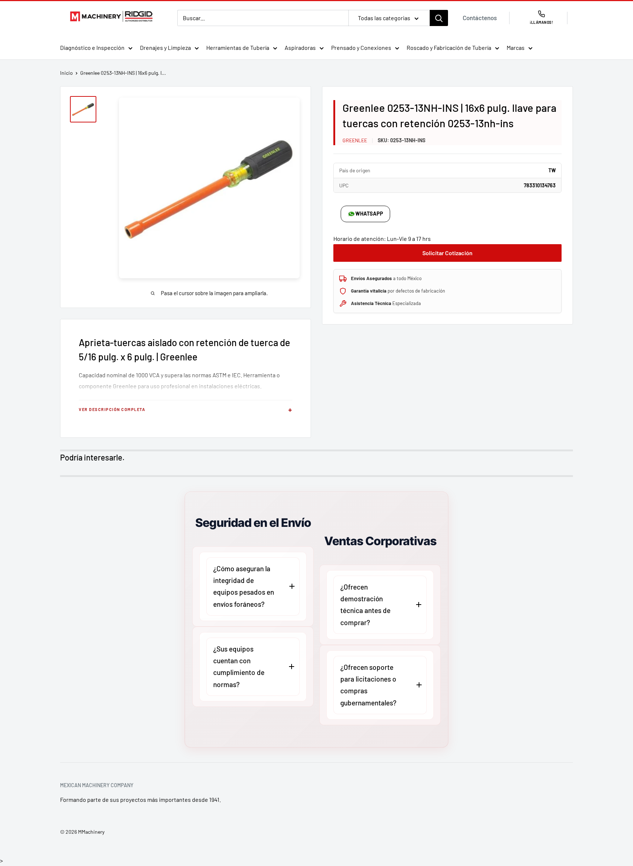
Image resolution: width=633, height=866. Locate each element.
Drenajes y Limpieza (165, 47)
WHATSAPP (369, 213)
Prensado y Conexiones (361, 47)
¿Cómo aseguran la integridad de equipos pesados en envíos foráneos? (243, 586)
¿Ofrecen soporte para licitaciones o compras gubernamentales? (368, 685)
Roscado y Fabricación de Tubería (449, 47)
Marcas (516, 47)
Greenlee (355, 140)
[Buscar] (439, 18)
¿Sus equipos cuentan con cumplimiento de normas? (238, 667)
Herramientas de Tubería (237, 47)
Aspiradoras (300, 47)
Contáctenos (480, 17)
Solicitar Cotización (447, 252)
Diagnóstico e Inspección (92, 47)
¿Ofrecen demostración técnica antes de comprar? (365, 605)
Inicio (66, 73)
